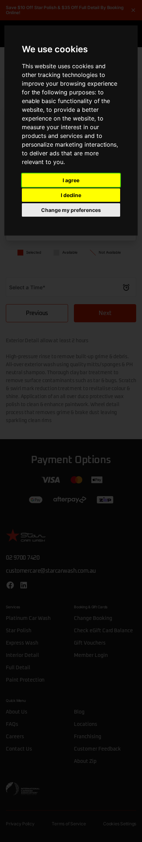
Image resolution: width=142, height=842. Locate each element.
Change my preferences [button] (70, 210)
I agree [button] (71, 180)
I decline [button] (71, 195)
